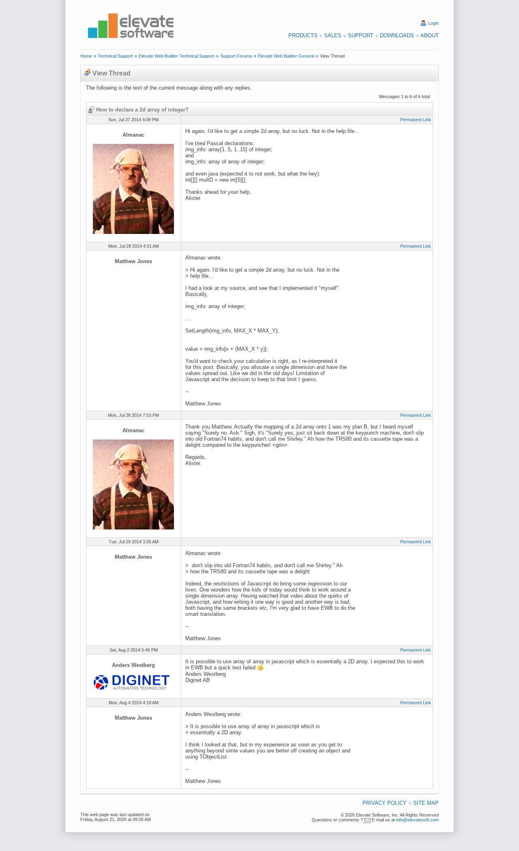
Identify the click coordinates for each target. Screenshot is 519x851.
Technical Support (115, 56)
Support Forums (236, 56)
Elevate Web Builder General (286, 56)
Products (302, 35)
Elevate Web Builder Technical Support (176, 56)
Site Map (426, 803)
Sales (332, 35)
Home (86, 56)
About (429, 35)
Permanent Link (415, 119)
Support (360, 35)
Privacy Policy (384, 803)
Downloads (397, 35)
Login (433, 23)
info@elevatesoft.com (417, 819)
